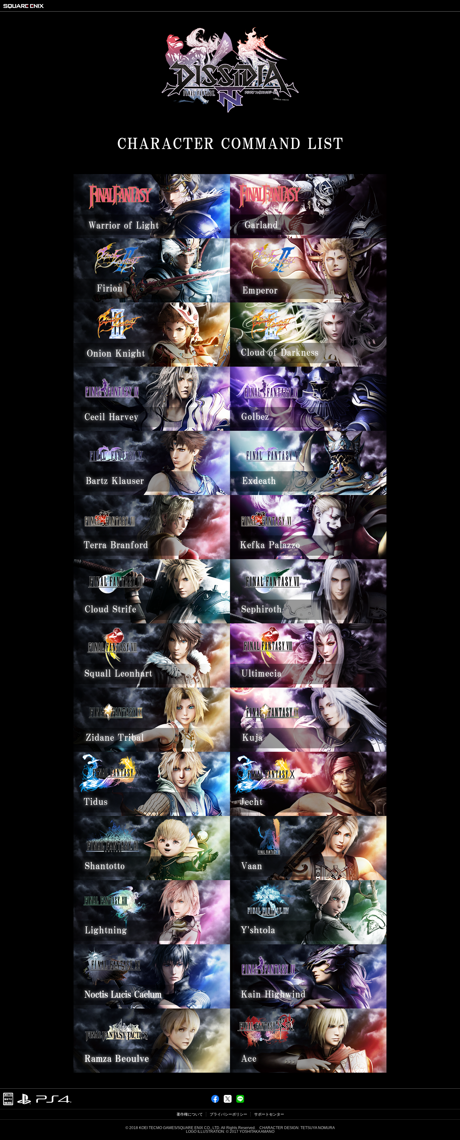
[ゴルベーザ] (308, 429)
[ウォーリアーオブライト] (152, 236)
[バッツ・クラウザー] (152, 493)
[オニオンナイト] (152, 365)
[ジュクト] (308, 814)
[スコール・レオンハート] (152, 686)
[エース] (308, 1071)
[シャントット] (152, 878)
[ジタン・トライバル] (152, 750)
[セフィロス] (308, 621)
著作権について (189, 1114)
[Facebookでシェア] (215, 1097)
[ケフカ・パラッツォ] (308, 557)
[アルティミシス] (308, 686)
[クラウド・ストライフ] (152, 621)
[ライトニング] (152, 942)
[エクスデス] (308, 493)
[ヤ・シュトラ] (308, 942)
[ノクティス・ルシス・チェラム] (152, 1006)
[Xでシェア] (228, 1097)
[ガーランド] (308, 236)
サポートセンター (269, 1114)
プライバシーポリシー (228, 1114)
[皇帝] (308, 300)
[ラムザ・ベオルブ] (152, 1071)
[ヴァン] (308, 878)
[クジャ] (308, 750)
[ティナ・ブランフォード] (152, 557)
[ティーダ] (152, 814)
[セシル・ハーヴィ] (152, 429)
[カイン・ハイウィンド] (308, 1006)
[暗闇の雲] (308, 365)
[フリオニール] (152, 300)
